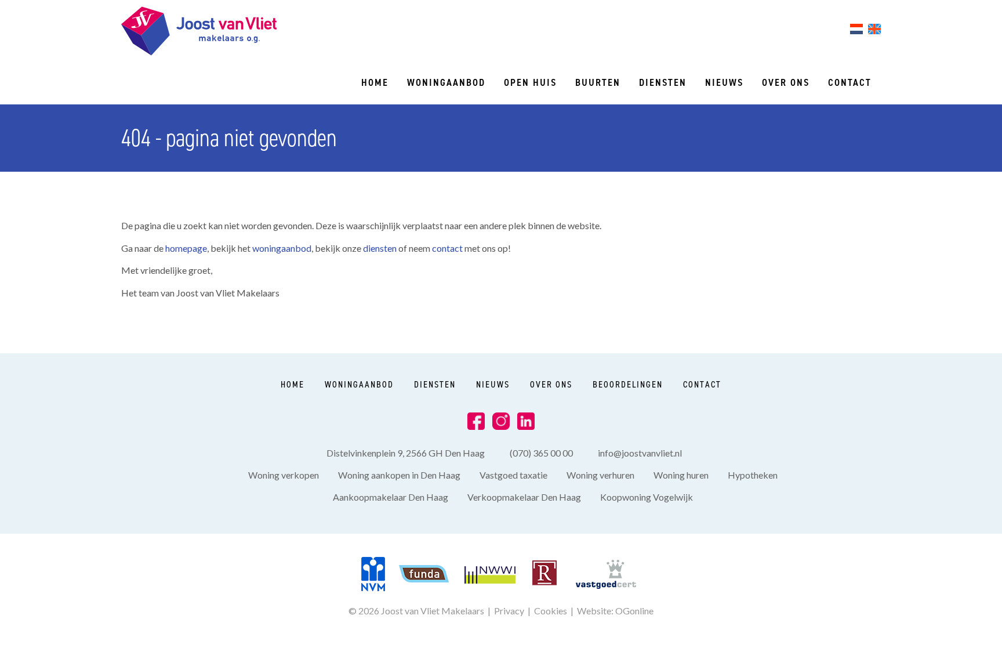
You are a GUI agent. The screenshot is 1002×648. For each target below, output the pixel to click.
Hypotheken (753, 474)
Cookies (550, 610)
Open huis (530, 82)
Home (375, 82)
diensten (380, 248)
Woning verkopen (283, 474)
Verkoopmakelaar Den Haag (524, 496)
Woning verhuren (600, 474)
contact (448, 248)
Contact (850, 82)
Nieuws (724, 82)
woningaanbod (281, 248)
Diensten (663, 82)
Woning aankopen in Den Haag (399, 474)
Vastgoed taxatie (513, 474)
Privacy (509, 610)
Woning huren (681, 474)
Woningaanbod (446, 82)
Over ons (785, 82)
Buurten (597, 82)
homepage (186, 248)
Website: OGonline (615, 610)
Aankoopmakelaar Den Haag (390, 496)
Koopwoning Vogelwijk (646, 496)
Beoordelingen (628, 384)
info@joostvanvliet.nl (640, 452)
